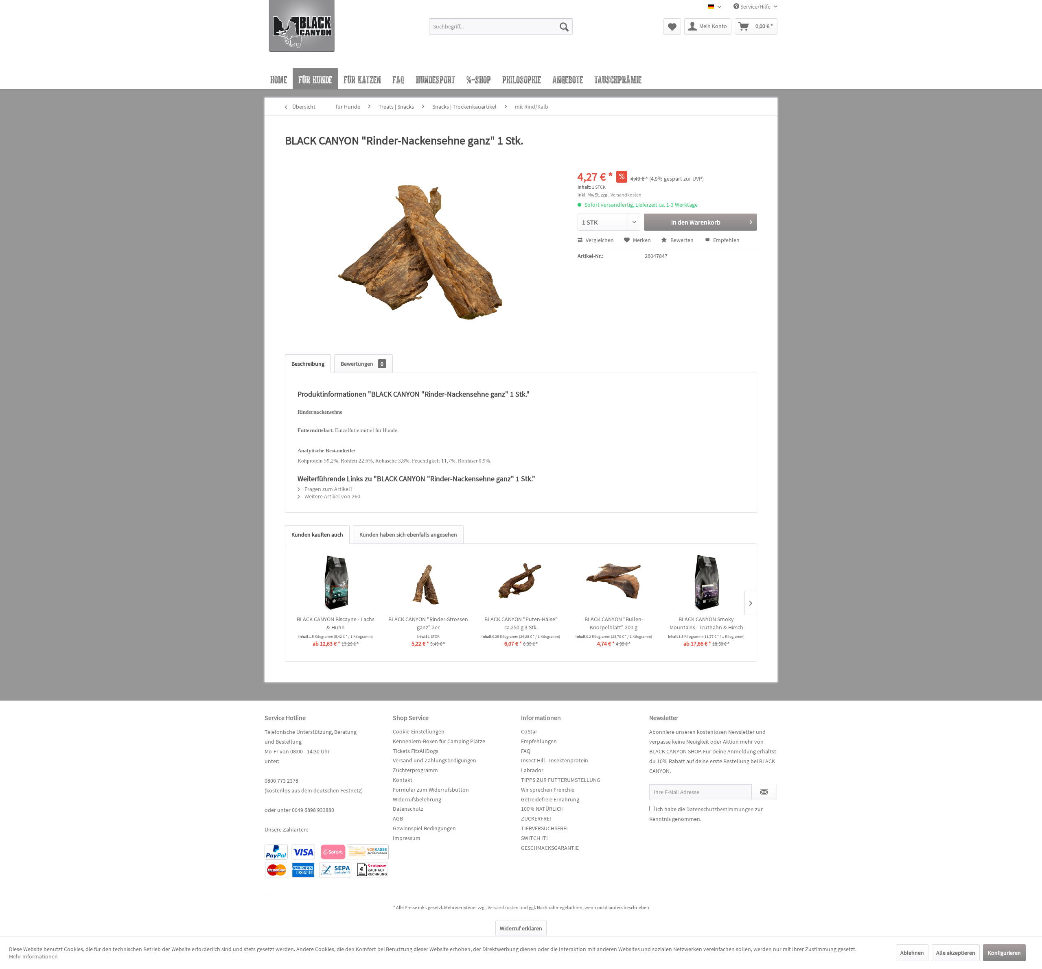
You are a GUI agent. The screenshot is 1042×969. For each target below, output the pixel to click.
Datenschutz (408, 808)
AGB (398, 818)
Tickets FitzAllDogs (415, 751)
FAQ (525, 751)
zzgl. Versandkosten (621, 195)
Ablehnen (912, 952)
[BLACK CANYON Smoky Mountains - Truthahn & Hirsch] (706, 582)
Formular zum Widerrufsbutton (431, 789)
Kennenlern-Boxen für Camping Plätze (439, 741)
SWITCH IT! (534, 838)
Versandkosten (503, 907)
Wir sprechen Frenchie (547, 789)
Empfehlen (726, 240)
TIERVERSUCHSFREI (544, 828)
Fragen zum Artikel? (327, 489)
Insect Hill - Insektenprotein (554, 760)
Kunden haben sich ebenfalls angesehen (408, 534)
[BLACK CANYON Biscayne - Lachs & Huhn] (336, 582)
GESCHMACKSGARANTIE (550, 847)
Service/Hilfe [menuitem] (755, 6)
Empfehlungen (539, 741)
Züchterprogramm (415, 770)
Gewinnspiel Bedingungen (424, 828)
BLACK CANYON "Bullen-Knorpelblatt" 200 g (613, 623)
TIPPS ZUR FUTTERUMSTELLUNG (560, 779)
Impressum (406, 838)
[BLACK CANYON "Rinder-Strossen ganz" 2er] (428, 582)
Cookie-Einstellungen (418, 731)
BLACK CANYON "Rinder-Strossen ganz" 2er (428, 623)
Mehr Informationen (33, 956)
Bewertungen (362, 363)
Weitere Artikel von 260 (331, 496)
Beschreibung (307, 363)
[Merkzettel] (672, 26)
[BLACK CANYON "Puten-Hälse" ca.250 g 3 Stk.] (521, 582)
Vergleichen (599, 240)
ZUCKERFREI (536, 818)
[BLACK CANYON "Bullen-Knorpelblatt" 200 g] (614, 582)
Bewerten (682, 240)
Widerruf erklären (521, 928)
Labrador (532, 770)
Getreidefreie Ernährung (550, 799)
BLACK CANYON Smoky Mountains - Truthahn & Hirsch (706, 623)
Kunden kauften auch (317, 534)
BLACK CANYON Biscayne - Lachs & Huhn (335, 623)
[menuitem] (501, 30)
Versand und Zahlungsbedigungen (434, 760)
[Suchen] (564, 26)
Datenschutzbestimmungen (720, 809)
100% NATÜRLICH (542, 808)
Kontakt (402, 779)
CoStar (529, 731)
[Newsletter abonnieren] (764, 792)
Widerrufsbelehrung (417, 799)
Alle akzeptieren (955, 952)
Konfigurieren (1004, 952)
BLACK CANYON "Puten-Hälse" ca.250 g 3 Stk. (521, 623)
